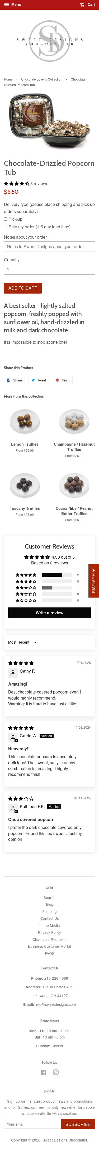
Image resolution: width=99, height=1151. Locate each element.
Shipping (49, 911)
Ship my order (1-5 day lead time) (38, 227)
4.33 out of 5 (63, 557)
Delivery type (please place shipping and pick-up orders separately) (49, 207)
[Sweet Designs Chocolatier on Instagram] (56, 1073)
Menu (15, 4)
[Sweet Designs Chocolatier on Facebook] (43, 1073)
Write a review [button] (49, 613)
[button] (17, 183)
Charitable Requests (49, 939)
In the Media (49, 925)
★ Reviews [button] (94, 581)
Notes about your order (25, 237)
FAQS (49, 953)
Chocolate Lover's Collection (41, 79)
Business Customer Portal (49, 946)
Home (8, 79)
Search (49, 897)
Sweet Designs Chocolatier (65, 1140)
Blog (49, 904)
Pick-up (14, 219)
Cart (91, 4)
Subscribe (78, 1124)
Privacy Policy (49, 932)
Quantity (12, 260)
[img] (21, 663)
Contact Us (49, 918)
